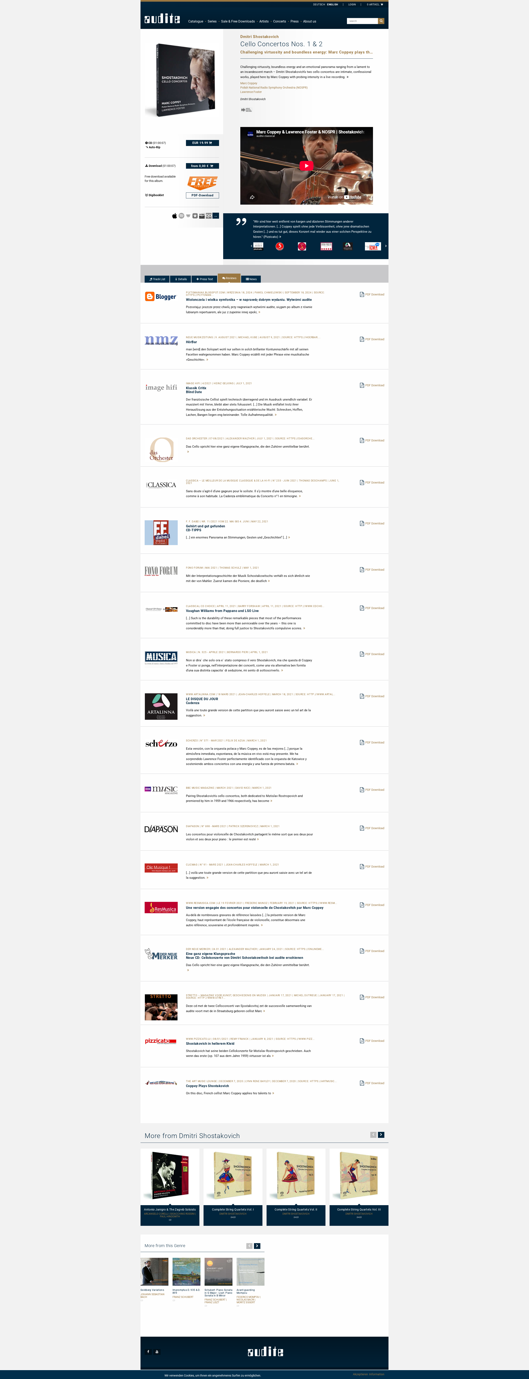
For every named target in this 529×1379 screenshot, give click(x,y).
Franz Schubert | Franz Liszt (216, 1301)
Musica (191, 652)
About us (309, 21)
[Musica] (161, 659)
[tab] (157, 279)
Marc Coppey (248, 83)
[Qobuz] (209, 215)
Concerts (279, 21)
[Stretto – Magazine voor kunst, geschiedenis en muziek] (161, 1007)
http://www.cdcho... (309, 606)
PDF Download (374, 294)
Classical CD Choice (201, 606)
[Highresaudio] (202, 215)
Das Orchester (197, 438)
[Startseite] (162, 18)
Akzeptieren (360, 1374)
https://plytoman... (200, 295)
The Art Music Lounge (202, 1081)
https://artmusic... (323, 1081)
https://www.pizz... (301, 1039)
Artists (264, 21)
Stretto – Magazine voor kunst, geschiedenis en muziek (226, 995)
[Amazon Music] (188, 215)
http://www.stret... (211, 997)
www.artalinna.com (201, 694)
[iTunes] (195, 215)
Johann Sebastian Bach (152, 1295)
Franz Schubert (183, 1297)
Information (376, 1374)
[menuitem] (195, 21)
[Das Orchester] (161, 449)
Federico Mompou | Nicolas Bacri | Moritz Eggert (249, 1300)
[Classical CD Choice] (161, 609)
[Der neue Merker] (161, 953)
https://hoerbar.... (307, 337)
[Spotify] (181, 215)
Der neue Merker (198, 949)
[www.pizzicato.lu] (161, 1041)
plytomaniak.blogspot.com (206, 292)
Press (295, 21)
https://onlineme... (310, 949)
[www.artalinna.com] (161, 706)
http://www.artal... (321, 694)
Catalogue (195, 21)
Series (212, 21)
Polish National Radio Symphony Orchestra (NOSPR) (274, 87)
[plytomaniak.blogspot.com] (161, 296)
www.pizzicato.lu (199, 1039)
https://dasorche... (301, 438)
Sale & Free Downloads (238, 21)
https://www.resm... (323, 903)
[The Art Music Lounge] (161, 1082)
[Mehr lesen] (259, 312)
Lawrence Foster (251, 92)
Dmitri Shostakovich (233, 1214)
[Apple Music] (175, 215)
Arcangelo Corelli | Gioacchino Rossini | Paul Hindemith (170, 1215)
